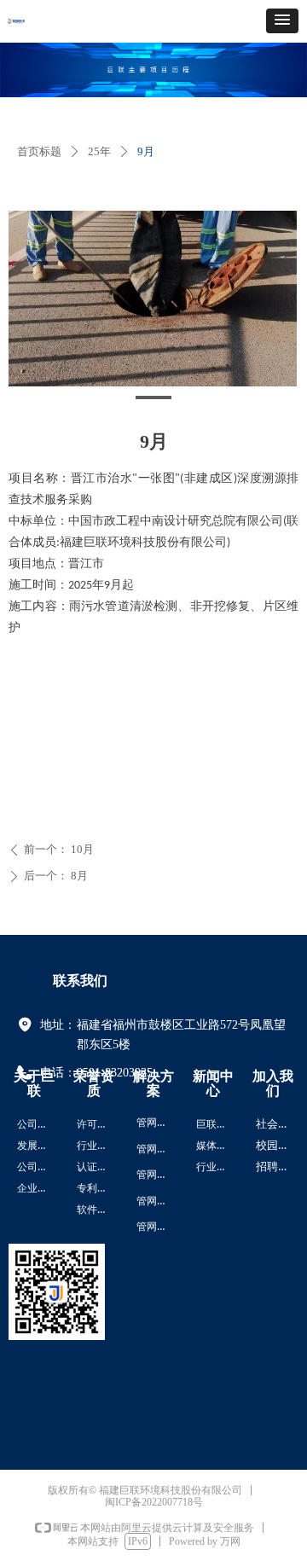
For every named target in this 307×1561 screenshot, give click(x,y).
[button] (282, 21)
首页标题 (39, 151)
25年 (99, 151)
